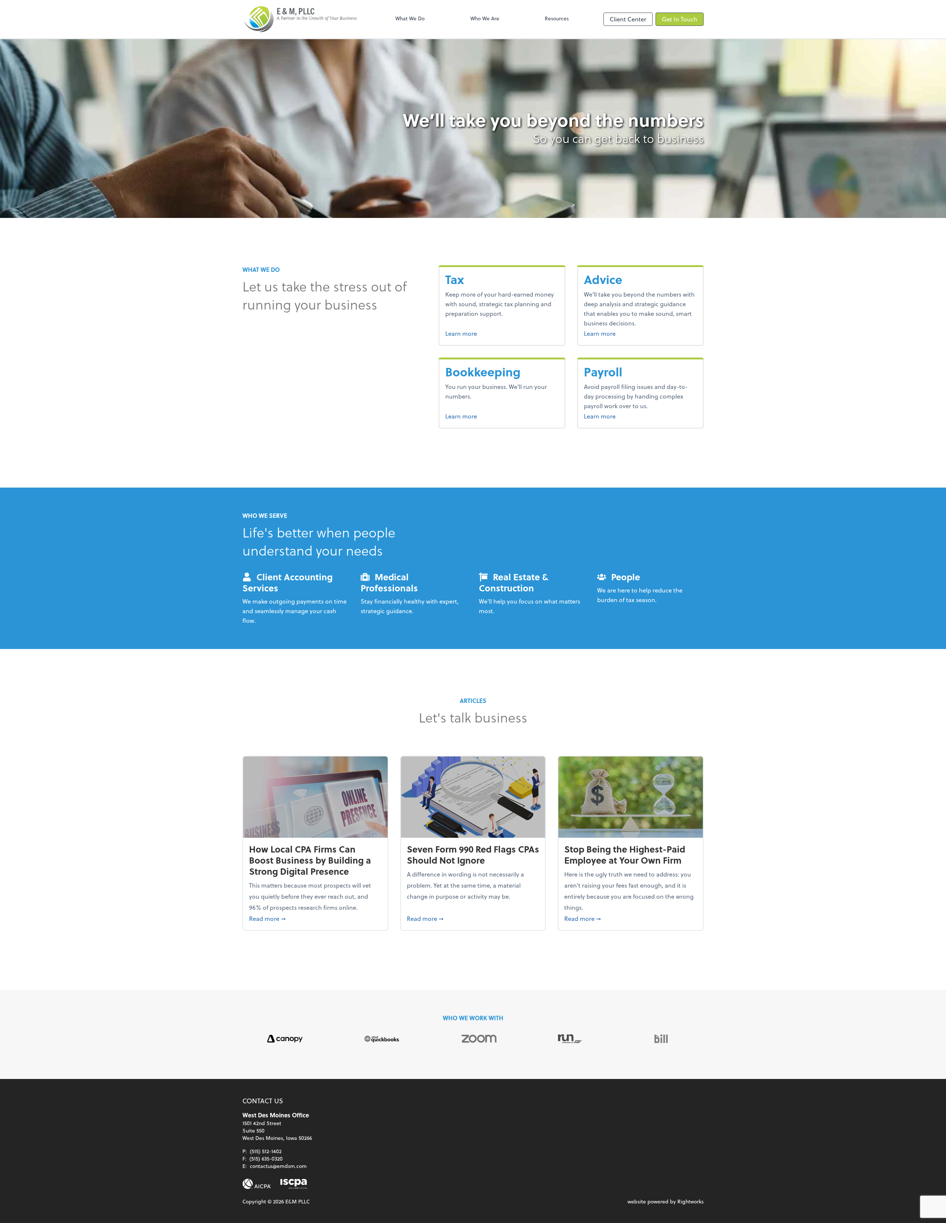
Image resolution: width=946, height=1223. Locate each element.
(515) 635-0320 (266, 1158)
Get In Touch (679, 19)
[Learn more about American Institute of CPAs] (256, 1184)
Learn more (475, 333)
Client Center (628, 19)
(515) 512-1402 (266, 1151)
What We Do (410, 18)
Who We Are (484, 18)
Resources (557, 18)
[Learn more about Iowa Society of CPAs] (293, 1184)
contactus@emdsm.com (278, 1166)
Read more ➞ (315, 918)
